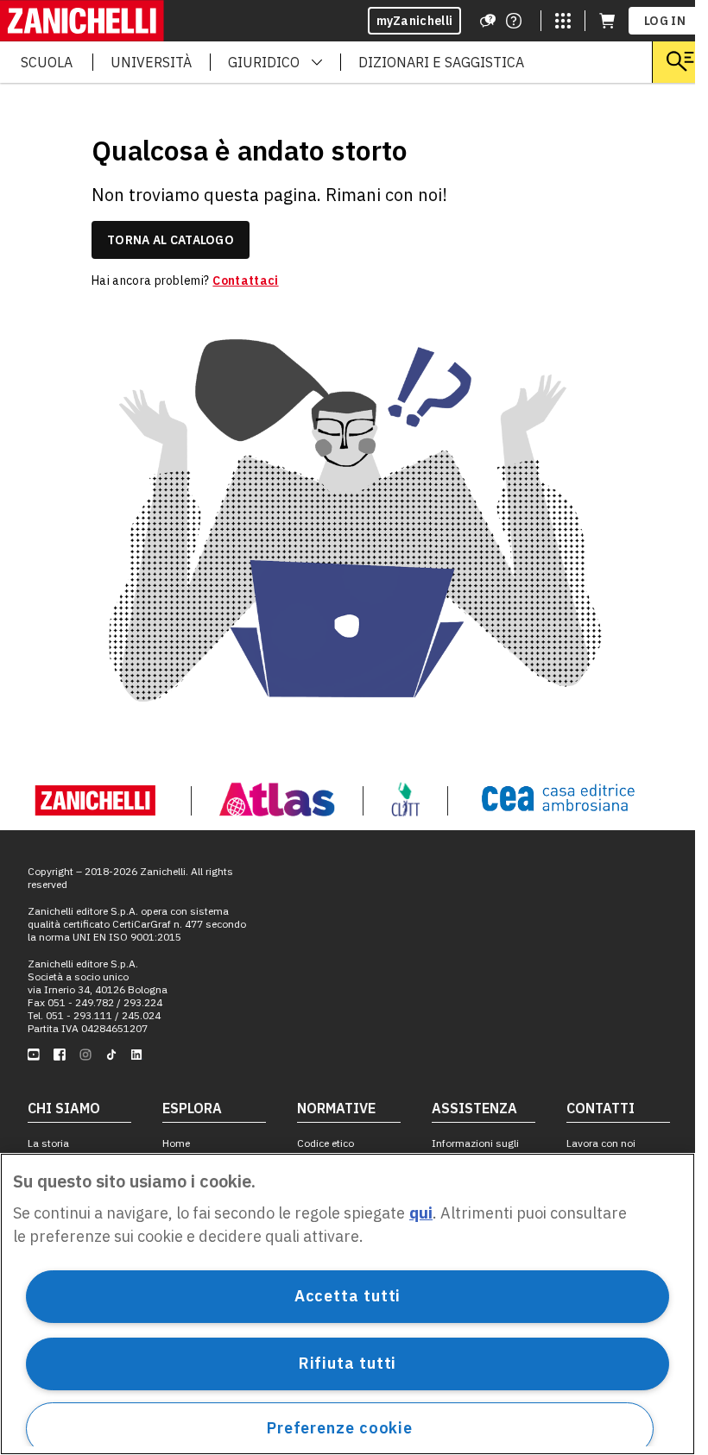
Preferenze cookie (340, 1428)
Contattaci (245, 280)
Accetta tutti (347, 1296)
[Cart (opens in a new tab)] (607, 20)
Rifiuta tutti (348, 1363)
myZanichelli (414, 20)
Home (176, 1143)
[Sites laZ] (563, 20)
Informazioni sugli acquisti (475, 1149)
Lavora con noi (600, 1143)
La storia (48, 1143)
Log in (665, 20)
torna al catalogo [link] (170, 240)
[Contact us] (514, 21)
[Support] (488, 21)
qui (421, 1213)
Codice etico (325, 1143)
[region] (347, 1304)
